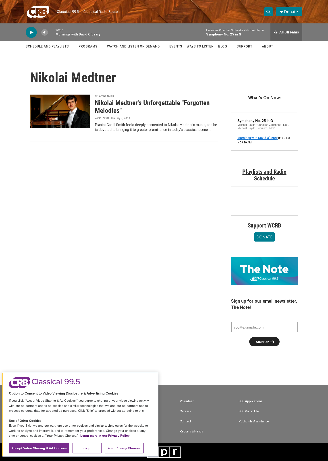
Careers (185, 411)
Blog (222, 46)
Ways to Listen (200, 46)
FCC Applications (250, 401)
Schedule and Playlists (47, 46)
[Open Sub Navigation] (72, 46)
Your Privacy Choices (124, 448)
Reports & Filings (191, 431)
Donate (291, 11)
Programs (88, 46)
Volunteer (187, 401)
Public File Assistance (254, 421)
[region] (80, 414)
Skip (86, 448)
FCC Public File (249, 411)
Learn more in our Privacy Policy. (105, 435)
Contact (185, 421)
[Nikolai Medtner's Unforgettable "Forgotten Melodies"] (60, 111)
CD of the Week (104, 96)
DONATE (264, 237)
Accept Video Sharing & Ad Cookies (39, 448)
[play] (31, 32)
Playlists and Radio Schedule (264, 175)
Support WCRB (264, 225)
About (267, 46)
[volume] (44, 32)
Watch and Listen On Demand (133, 46)
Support (244, 46)
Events (175, 46)
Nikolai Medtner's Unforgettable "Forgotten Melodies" (152, 106)
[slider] (51, 32)
